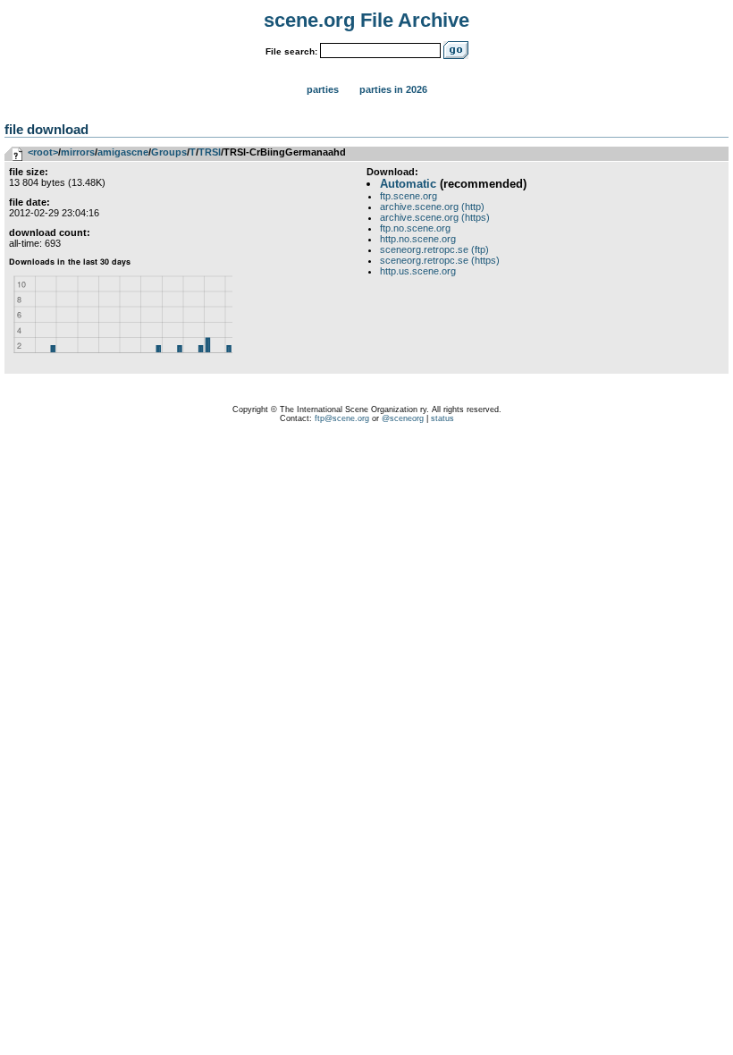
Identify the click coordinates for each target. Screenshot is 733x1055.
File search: (291, 51)
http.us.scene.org (418, 271)
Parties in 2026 (393, 89)
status (442, 418)
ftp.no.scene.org (415, 228)
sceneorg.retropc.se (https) (440, 260)
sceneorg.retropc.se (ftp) (434, 249)
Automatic (408, 183)
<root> (43, 152)
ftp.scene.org (408, 195)
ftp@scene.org (342, 418)
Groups (169, 152)
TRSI (209, 152)
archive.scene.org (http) (432, 206)
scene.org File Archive (366, 20)
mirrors (78, 152)
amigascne (122, 152)
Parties (323, 89)
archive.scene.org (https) (435, 217)
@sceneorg (403, 418)
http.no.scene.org (418, 238)
